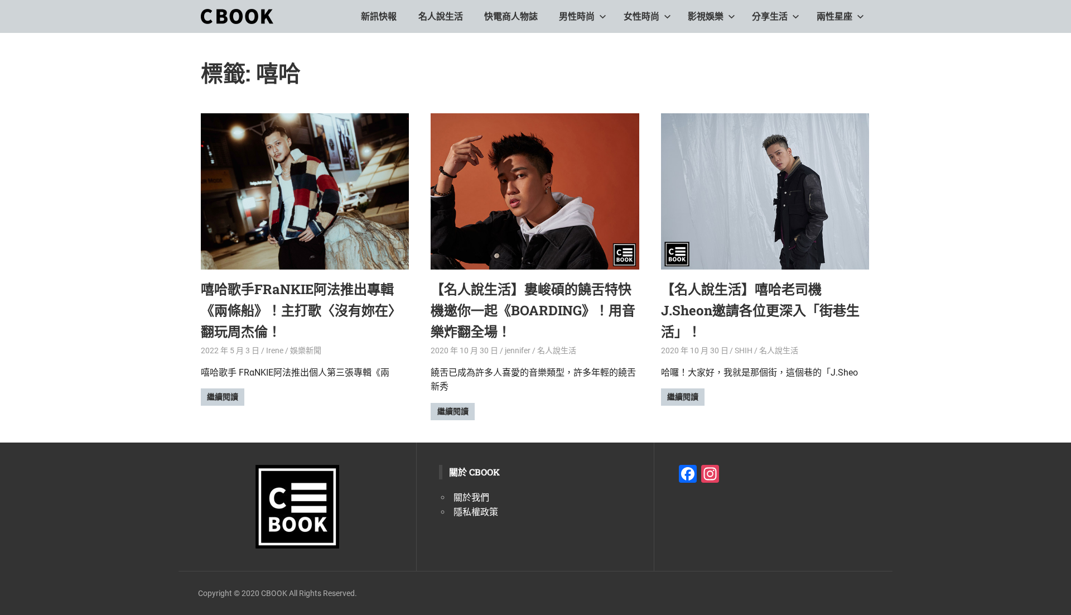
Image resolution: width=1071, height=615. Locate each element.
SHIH (743, 350)
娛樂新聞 (305, 350)
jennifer (517, 350)
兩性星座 (834, 16)
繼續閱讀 (222, 396)
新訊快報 (379, 16)
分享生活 (770, 16)
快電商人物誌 (511, 16)
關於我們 (471, 497)
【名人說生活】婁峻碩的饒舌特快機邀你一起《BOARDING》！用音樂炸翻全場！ (533, 310)
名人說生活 (440, 16)
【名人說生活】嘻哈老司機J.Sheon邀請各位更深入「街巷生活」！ (760, 310)
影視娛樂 (705, 16)
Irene (274, 350)
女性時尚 (641, 16)
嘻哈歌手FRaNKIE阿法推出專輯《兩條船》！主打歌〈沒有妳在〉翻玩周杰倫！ (301, 310)
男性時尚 (577, 16)
